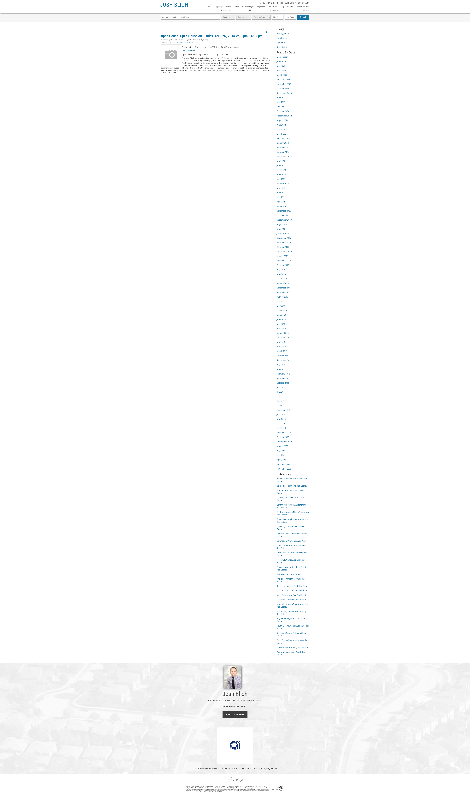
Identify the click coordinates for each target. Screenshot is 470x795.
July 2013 (281, 342)
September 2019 (284, 251)
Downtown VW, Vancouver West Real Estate (183, 42)
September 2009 (284, 441)
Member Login (248, 7)
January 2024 (283, 143)
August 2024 (282, 120)
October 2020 (283, 215)
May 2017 (281, 301)
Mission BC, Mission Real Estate (291, 599)
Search (303, 17)
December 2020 (284, 210)
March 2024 (282, 133)
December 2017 (284, 287)
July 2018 (281, 269)
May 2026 (281, 66)
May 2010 (281, 423)
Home (209, 7)
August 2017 (282, 296)
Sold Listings (282, 47)
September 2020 (284, 220)
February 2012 (283, 373)
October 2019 (283, 247)
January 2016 (283, 315)
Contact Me (272, 7)
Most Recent (282, 57)
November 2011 (284, 378)
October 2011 (283, 382)
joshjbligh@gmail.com (268, 768)
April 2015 (281, 328)
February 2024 (283, 138)
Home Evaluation (302, 7)
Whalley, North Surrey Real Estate (292, 647)
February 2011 (283, 410)
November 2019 (284, 242)
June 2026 (281, 61)
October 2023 (283, 152)
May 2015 (281, 324)
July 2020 (281, 229)
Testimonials (226, 10)
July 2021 (281, 188)
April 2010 (281, 428)
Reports (290, 7)
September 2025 (284, 93)
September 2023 (284, 156)
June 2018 (281, 274)
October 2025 (283, 88)
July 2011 (281, 387)
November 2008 (284, 468)
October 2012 (283, 355)
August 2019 (282, 256)
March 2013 (282, 351)
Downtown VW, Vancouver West (291, 541)
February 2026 (283, 79)
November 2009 (284, 432)
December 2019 (284, 238)
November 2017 (284, 292)
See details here (188, 50)
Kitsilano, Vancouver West (288, 574)
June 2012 (281, 369)
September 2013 (284, 337)
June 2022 (281, 174)
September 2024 (284, 115)
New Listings (282, 38)
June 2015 (281, 319)
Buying (228, 7)
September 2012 (284, 360)
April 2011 (281, 401)
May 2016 (281, 306)
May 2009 (281, 455)
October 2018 (283, 265)
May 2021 (281, 197)
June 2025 (281, 97)
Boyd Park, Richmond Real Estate (292, 485)
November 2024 (284, 106)
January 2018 (283, 283)
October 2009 (283, 437)
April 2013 (281, 346)
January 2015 (283, 333)
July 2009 (281, 450)
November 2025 (284, 84)
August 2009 (282, 446)
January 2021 (283, 206)
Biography (261, 7)
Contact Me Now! (235, 714)
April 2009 (281, 459)
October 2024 (283, 111)
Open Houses (283, 42)
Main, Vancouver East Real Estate (292, 595)
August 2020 (282, 224)
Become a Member (277, 10)
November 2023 (284, 147)
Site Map (305, 10)
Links (250, 10)
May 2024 (281, 129)
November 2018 (284, 260)
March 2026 (282, 75)
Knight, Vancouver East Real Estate (293, 586)
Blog (282, 7)
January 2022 (283, 183)
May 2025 (281, 102)
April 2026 (281, 70)
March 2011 (282, 405)
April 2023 (281, 170)
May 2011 (281, 396)
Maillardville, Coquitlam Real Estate (293, 590)
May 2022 (281, 179)
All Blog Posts (283, 33)
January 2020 (283, 233)
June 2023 (281, 165)
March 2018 (282, 278)
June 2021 (281, 192)
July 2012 (281, 364)
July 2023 (281, 161)
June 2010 (281, 419)
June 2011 (281, 392)
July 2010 (281, 414)
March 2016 (282, 310)
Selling (236, 7)
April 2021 (281, 201)
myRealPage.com (235, 780)
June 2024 (281, 124)
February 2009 (283, 464)
